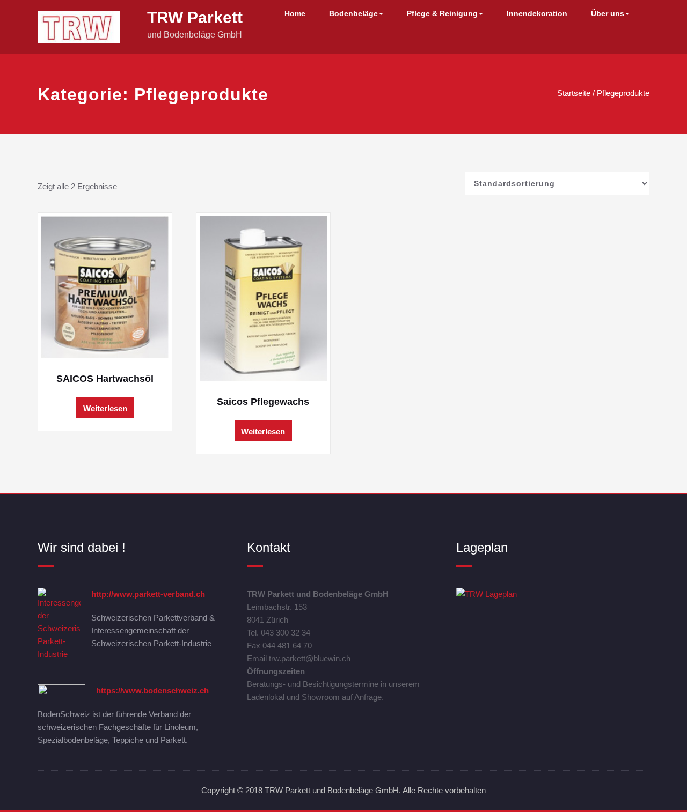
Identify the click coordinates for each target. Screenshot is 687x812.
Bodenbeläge (353, 13)
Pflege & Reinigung (442, 13)
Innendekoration (537, 13)
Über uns (607, 13)
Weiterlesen (105, 408)
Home (294, 13)
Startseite (573, 93)
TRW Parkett (195, 17)
